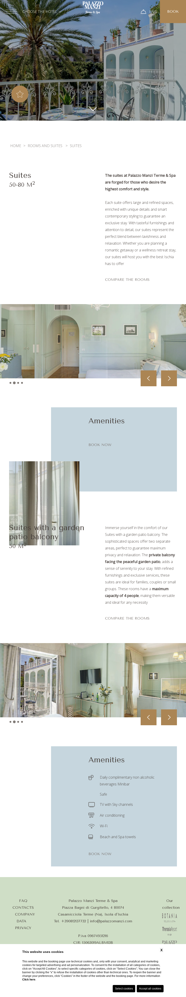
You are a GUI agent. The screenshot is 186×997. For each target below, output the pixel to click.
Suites (76, 145)
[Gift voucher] (143, 11)
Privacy (23, 928)
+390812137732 (73, 921)
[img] (93, 108)
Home (15, 145)
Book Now (100, 445)
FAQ (23, 901)
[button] (10, 383)
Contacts (23, 907)
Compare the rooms (127, 279)
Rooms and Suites (45, 145)
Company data (25, 917)
